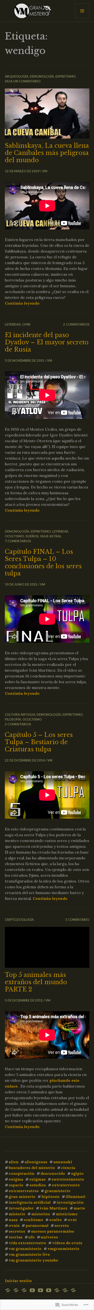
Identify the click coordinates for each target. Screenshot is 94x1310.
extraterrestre (66, 1185)
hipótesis (50, 1196)
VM (44, 171)
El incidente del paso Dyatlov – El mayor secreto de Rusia (46, 342)
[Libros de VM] (65, 1290)
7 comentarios (18, 541)
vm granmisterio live (29, 1254)
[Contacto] (24, 1290)
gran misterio (22, 1196)
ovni (26, 324)
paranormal (37, 1225)
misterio (17, 1213)
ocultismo (33, 1219)
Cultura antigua (20, 714)
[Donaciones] (73, 1290)
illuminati (75, 1196)
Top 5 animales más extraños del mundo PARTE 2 (36, 982)
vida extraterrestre (27, 1242)
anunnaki (62, 1161)
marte (79, 1208)
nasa (13, 1219)
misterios (40, 1213)
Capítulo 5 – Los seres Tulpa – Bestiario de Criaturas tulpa (39, 742)
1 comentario (77, 920)
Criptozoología (19, 920)
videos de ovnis (67, 1242)
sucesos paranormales (52, 1231)
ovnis (14, 1225)
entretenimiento (68, 1179)
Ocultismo (14, 536)
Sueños (32, 536)
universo (49, 1237)
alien (14, 1161)
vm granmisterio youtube (33, 1260)
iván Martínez (53, 1208)
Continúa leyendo (22, 303)
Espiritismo (65, 76)
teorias (15, 1237)
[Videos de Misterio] (32, 1290)
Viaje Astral (50, 536)
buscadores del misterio (32, 1167)
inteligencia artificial (30, 1202)
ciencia (68, 1167)
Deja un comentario (22, 81)
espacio (16, 1185)
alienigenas (36, 1161)
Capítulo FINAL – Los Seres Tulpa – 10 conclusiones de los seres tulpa (43, 562)
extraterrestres (24, 1190)
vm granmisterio (25, 1248)
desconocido (52, 1173)
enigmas (37, 1179)
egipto (77, 1173)
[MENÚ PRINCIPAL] (82, 10)
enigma (16, 1179)
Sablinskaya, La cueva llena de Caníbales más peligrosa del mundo (47, 153)
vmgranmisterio (63, 1248)
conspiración (21, 1173)
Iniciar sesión (18, 1280)
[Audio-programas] (57, 1290)
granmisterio (57, 1190)
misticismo (67, 1213)
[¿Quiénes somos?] (16, 1290)
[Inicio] (8, 1290)
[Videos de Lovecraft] (49, 1290)
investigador (21, 1208)
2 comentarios (76, 324)
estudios (37, 1185)
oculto (55, 1219)
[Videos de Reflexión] (40, 1290)
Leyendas (13, 324)
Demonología (42, 76)
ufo (31, 1237)
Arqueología (16, 76)
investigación (70, 1202)
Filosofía (13, 719)
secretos (17, 1231)
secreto (61, 1225)
